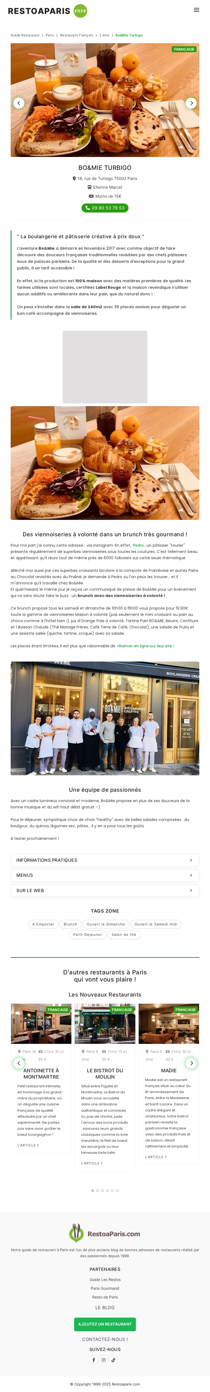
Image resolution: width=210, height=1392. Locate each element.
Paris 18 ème (27, 1055)
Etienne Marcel (107, 187)
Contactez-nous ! (105, 1339)
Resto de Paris (105, 1297)
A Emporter (43, 924)
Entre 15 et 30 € (114, 1055)
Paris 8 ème (154, 1055)
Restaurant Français (77, 35)
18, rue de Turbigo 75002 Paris (107, 178)
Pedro (138, 545)
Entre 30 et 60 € (51, 1055)
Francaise (184, 49)
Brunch (70, 924)
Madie (169, 1070)
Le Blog (105, 1307)
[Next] (191, 103)
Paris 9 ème (90, 1055)
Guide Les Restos (105, 1279)
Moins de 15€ (108, 196)
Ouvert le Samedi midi (156, 924)
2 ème (105, 35)
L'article (27, 1145)
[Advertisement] (105, 366)
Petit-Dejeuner (87, 934)
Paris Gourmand (105, 1288)
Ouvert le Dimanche (106, 924)
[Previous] (18, 103)
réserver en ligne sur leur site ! (145, 646)
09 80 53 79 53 (108, 208)
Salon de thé (124, 934)
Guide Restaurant (25, 35)
